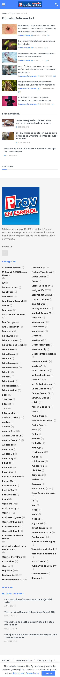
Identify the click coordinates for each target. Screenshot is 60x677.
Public (34, 456)
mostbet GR (37, 340)
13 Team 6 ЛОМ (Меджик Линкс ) (14, 274)
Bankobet (7, 467)
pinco (34, 429)
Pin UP (34, 411)
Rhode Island (38, 488)
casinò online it (10, 531)
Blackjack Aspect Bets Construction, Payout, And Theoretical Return (30, 636)
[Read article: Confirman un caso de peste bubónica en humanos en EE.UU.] (9, 101)
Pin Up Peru (37, 425)
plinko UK (36, 443)
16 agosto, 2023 (39, 35)
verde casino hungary (43, 541)
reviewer (36, 484)
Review (35, 479)
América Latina (10, 417)
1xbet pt (6, 372)
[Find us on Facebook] (5, 253)
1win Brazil (7, 296)
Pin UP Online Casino (42, 420)
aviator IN (7, 444)
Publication (37, 465)
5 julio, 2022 (38, 48)
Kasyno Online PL (40, 299)
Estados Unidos (10, 579)
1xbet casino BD (10, 340)
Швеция (35, 578)
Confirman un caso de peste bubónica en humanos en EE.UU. (34, 99)
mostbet (36, 335)
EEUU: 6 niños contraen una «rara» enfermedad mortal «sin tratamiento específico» (37, 69)
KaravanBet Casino (41, 294)
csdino (6, 566)
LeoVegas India (39, 308)
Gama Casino (38, 276)
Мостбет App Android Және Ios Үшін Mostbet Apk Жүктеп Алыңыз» (30, 150)
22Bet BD (7, 399)
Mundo (35, 379)
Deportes (7, 570)
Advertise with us (24, 660)
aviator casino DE (11, 435)
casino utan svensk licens (12, 537)
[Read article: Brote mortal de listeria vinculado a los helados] (9, 44)
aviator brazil (9, 431)
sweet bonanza (39, 527)
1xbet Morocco (10, 367)
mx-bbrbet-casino (41, 384)
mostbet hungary (40, 344)
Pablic (34, 402)
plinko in (35, 438)
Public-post (37, 461)
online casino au (40, 388)
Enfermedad (21, 13)
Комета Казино (39, 573)
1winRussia (8, 331)
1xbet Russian (9, 385)
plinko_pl (36, 447)
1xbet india (8, 349)
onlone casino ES (40, 393)
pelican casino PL (40, 406)
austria (6, 422)
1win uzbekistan (10, 326)
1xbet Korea (8, 354)
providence (25, 35)
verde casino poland (42, 549)
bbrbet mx (7, 481)
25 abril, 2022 (39, 60)
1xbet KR (6, 358)
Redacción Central (28, 76)
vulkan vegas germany (43, 565)
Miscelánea (37, 322)
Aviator (6, 426)
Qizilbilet (36, 470)
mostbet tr (37, 366)
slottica (35, 518)
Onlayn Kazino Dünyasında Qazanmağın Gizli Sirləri (28, 601)
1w (3, 282)
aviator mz (8, 453)
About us (6, 660)
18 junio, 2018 (44, 104)
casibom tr (8, 503)
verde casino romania (43, 553)
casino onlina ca (11, 521)
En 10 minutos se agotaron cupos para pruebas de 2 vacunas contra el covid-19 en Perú (36, 135)
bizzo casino (9, 485)
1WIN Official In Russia (13, 314)
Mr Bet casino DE (40, 370)
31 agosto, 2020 (23, 142)
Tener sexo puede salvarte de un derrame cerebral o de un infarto (33, 122)
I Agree (48, 673)
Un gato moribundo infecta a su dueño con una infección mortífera (36, 83)
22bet (5, 394)
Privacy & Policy (44, 660)
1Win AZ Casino (10, 287)
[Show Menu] (3, 4)
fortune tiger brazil (41, 272)
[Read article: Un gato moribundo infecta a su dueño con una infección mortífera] (9, 85)
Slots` (34, 514)
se (32, 500)
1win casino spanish (13, 301)
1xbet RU (6, 376)
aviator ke (7, 449)
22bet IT (6, 403)
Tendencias (37, 537)
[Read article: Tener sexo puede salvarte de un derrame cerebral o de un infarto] (8, 123)
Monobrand (37, 331)
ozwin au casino (40, 397)
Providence (37, 452)
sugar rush (37, 523)
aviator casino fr (11, 440)
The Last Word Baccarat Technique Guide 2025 (29, 612)
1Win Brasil (7, 291)
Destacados (9, 575)
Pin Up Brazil (37, 415)
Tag (11, 13)
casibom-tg (9, 508)
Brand (5, 499)
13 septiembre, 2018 (46, 88)
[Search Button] (56, 4)
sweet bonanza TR (41, 532)
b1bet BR (6, 462)
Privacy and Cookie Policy (26, 673)
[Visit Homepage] (30, 4)
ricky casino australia (43, 493)
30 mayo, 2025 (11, 155)
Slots (34, 509)
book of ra (8, 490)
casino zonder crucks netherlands (14, 548)
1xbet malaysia (10, 363)
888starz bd (8, 413)
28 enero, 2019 (23, 127)
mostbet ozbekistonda (44, 353)
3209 (5, 408)
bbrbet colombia (11, 476)
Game (34, 281)
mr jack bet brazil (40, 375)
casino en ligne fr (11, 517)
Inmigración (37, 290)
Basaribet (7, 472)
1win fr (5, 305)
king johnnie (38, 303)
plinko (34, 434)
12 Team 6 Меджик (11, 267)
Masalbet (36, 317)
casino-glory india (12, 556)
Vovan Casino (38, 561)
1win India (7, 310)
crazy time (8, 561)
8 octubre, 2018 (45, 76)
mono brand (37, 326)
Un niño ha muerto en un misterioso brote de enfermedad (36, 55)
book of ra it (9, 494)
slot (33, 505)
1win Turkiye (8, 322)
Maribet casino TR (41, 313)
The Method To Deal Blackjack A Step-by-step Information (29, 623)
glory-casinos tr (40, 285)
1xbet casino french (13, 344)
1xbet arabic (8, 335)
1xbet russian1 (9, 390)
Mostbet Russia (39, 361)
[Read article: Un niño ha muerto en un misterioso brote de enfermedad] (9, 57)
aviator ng (8, 458)
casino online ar (11, 526)
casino (6, 512)
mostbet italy (38, 349)
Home (4, 13)
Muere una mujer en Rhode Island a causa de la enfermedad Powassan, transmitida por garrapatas (37, 28)
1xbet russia (8, 381)
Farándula (37, 267)
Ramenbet (37, 474)
